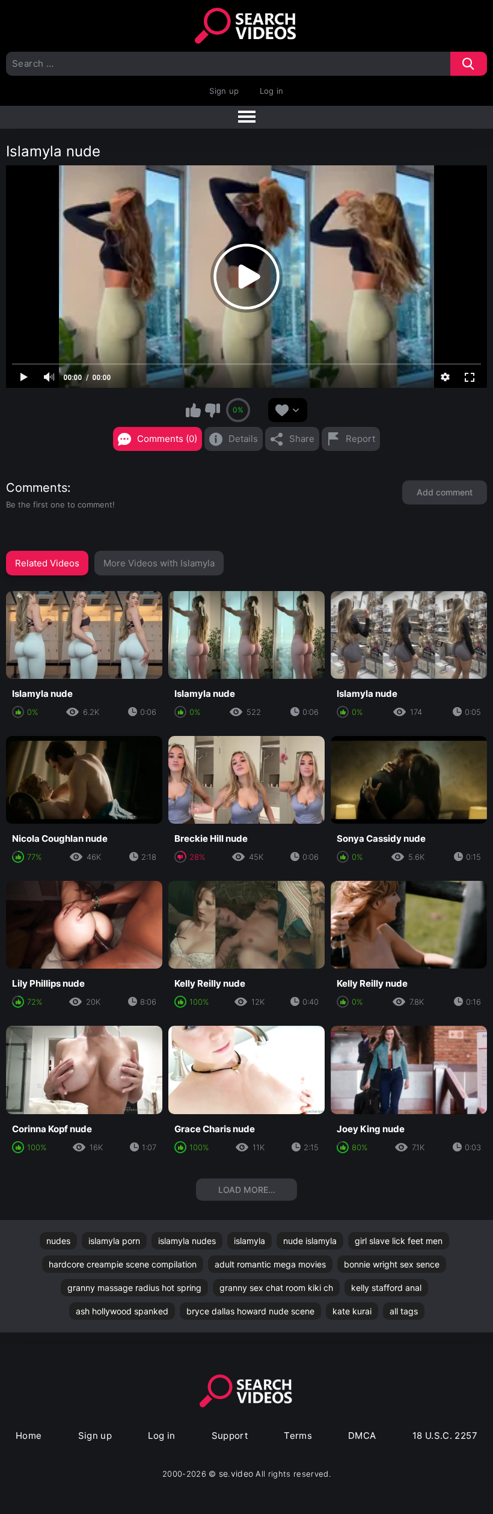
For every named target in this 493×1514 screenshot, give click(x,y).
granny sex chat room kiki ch (276, 1288)
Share (301, 438)
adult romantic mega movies (270, 1264)
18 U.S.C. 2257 (444, 1435)
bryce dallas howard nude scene (250, 1311)
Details (243, 438)
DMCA (362, 1435)
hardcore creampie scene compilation (123, 1264)
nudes (58, 1241)
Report (360, 438)
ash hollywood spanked (122, 1311)
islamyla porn (114, 1241)
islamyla (249, 1241)
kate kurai (352, 1311)
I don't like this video (212, 410)
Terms (298, 1435)
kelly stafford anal (386, 1288)
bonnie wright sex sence (391, 1264)
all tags (404, 1311)
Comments (36, 487)
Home (29, 1435)
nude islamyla (310, 1241)
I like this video (193, 410)
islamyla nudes (187, 1241)
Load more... (246, 1190)
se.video (236, 1473)
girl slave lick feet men (398, 1241)
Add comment (445, 492)
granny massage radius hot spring (134, 1288)
